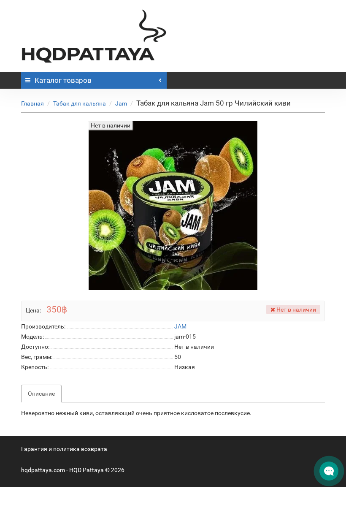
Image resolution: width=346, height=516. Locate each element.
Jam (121, 103)
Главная (32, 103)
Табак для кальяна (79, 103)
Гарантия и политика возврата (64, 448)
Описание (41, 393)
